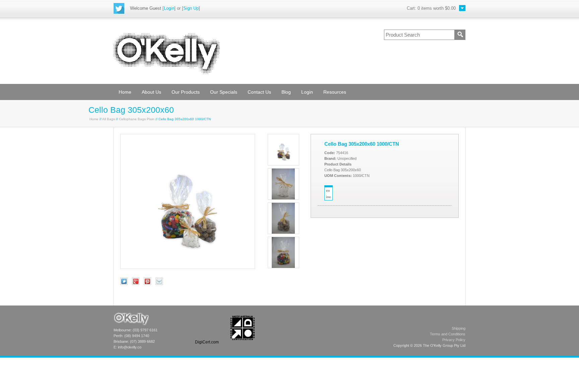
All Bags (108, 119)
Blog (286, 92)
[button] (206, 328)
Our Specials (223, 92)
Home (125, 92)
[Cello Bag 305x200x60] (188, 267)
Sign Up (191, 8)
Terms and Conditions (447, 334)
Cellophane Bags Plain (136, 119)
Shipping (458, 328)
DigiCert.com (207, 342)
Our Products (186, 92)
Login (169, 8)
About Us (151, 92)
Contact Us (259, 92)
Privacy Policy (453, 340)
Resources (334, 92)
